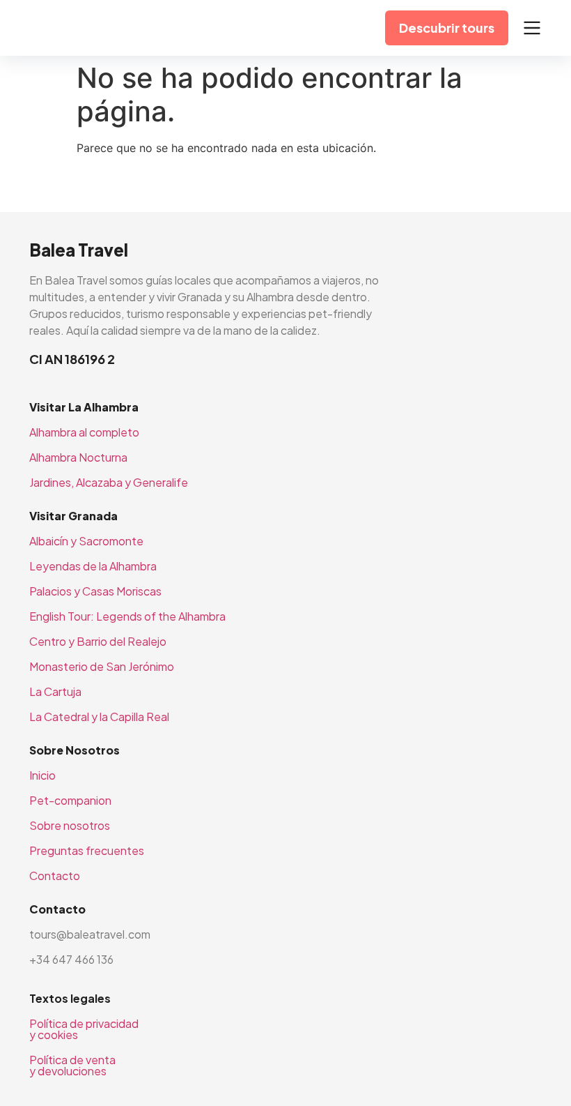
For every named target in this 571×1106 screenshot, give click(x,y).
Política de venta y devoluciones (72, 1065)
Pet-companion (70, 800)
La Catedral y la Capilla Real (99, 716)
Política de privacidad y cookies (84, 1029)
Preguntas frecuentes (86, 850)
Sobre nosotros (69, 825)
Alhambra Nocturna (78, 457)
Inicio (42, 775)
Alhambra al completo (84, 432)
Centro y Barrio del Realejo (97, 641)
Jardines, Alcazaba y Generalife (108, 482)
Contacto (54, 875)
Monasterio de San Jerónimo (101, 666)
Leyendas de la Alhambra (93, 566)
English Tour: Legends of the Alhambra (127, 616)
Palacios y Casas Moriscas (95, 591)
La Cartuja (55, 691)
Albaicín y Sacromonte (86, 540)
